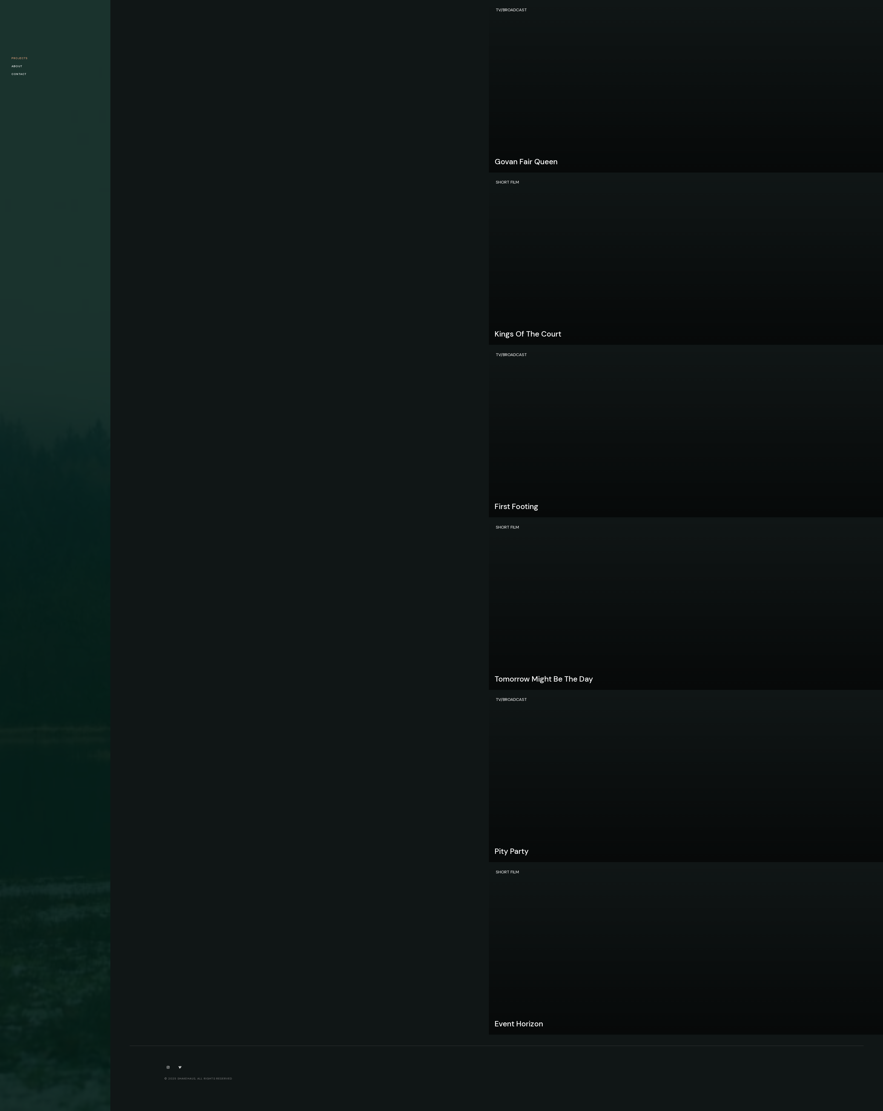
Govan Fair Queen (526, 162)
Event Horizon (519, 1024)
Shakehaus (187, 1078)
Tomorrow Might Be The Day (544, 679)
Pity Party (512, 851)
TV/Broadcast (511, 10)
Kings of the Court (528, 334)
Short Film (507, 182)
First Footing (516, 506)
